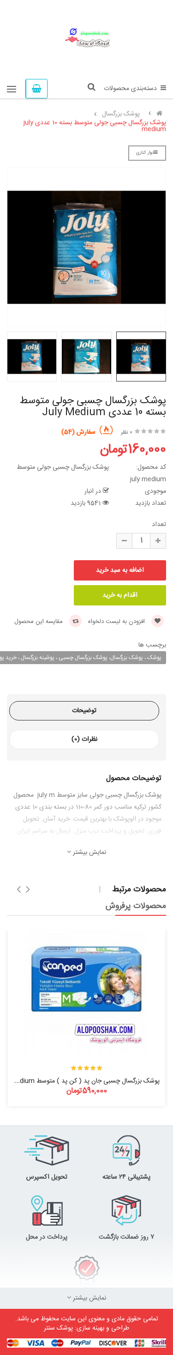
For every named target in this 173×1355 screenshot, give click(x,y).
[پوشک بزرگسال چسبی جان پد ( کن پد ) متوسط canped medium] (86, 992)
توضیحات (84, 710)
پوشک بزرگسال (121, 114)
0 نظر (126, 432)
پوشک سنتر (58, 1328)
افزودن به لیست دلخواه (117, 622)
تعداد (159, 524)
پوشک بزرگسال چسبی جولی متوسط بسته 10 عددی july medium (95, 126)
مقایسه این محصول (39, 622)
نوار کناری (145, 153)
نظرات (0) (84, 739)
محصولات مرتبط (139, 889)
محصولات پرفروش (136, 906)
